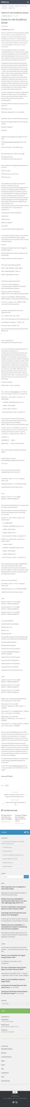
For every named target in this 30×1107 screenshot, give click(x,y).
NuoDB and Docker (17, 766)
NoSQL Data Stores (8, 862)
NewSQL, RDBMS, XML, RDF (10, 859)
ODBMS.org (5, 2)
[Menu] (28, 2)
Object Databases (7, 866)
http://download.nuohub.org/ (11, 142)
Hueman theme (23, 1098)
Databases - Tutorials (7, 6)
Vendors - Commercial (8, 8)
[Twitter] (25, 832)
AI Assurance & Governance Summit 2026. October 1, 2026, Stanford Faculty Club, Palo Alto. (14, 949)
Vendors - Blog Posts (21, 6)
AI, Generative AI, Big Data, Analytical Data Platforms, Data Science (12, 842)
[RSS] (28, 832)
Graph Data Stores (7, 851)
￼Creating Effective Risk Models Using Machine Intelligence (6, 817)
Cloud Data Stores (7, 847)
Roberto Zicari (7, 16)
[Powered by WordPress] (9, 1098)
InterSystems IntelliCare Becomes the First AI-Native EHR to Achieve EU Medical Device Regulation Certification (14, 935)
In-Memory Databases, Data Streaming (13, 855)
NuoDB (6, 785)
